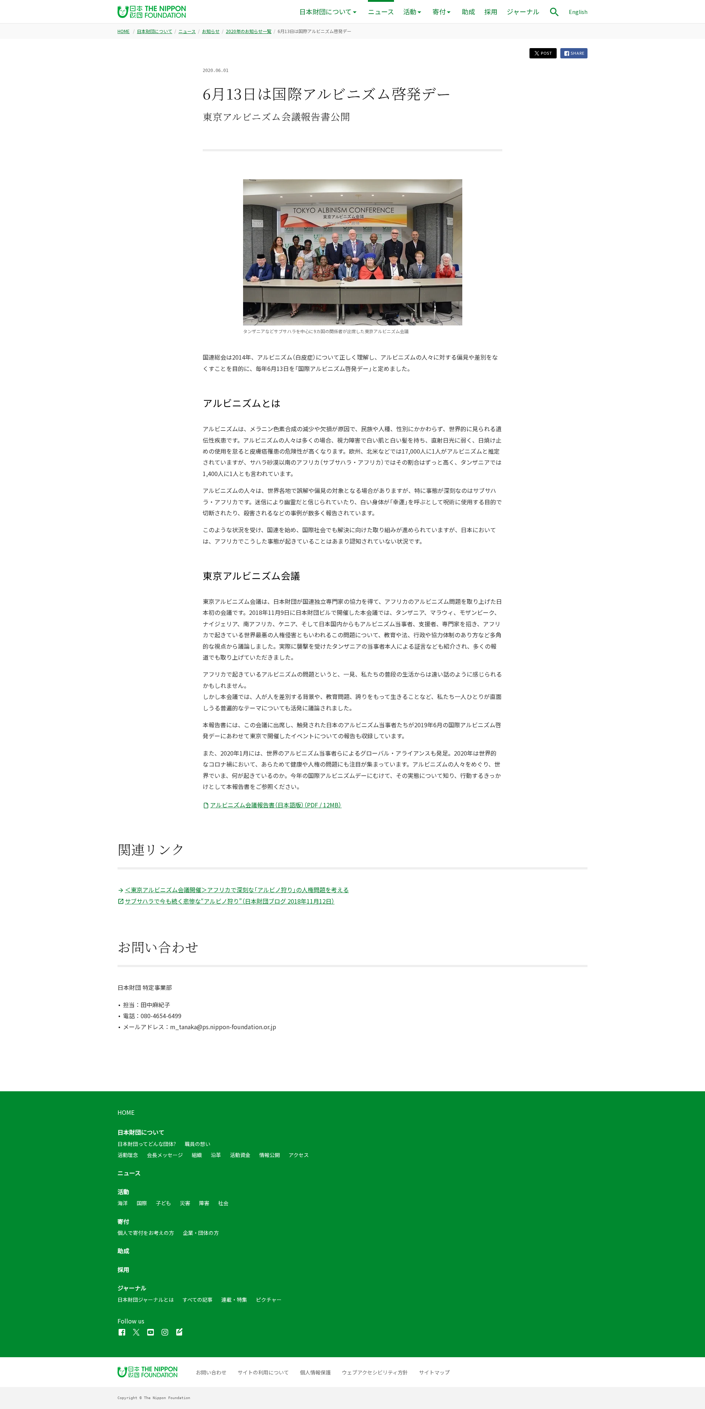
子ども (163, 1203)
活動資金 (240, 1154)
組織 (197, 1154)
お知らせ (211, 31)
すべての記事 (197, 1299)
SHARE (577, 53)
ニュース (381, 12)
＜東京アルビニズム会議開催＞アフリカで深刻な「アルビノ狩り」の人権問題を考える (237, 889)
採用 (491, 12)
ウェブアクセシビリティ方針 (375, 1372)
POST (546, 53)
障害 (204, 1203)
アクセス (299, 1154)
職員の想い (197, 1143)
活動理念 (128, 1154)
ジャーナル (523, 12)
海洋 (123, 1203)
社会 (223, 1203)
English (578, 11)
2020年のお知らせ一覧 (248, 31)
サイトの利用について (263, 1372)
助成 (468, 12)
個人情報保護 (315, 1372)
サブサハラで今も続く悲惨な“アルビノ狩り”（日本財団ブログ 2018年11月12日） (230, 901)
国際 (142, 1203)
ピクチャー (269, 1299)
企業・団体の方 (201, 1232)
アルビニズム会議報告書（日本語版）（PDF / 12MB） (275, 804)
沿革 (216, 1154)
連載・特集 (234, 1299)
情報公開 (269, 1154)
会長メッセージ (165, 1154)
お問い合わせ (211, 1372)
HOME (124, 31)
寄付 (439, 12)
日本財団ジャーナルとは (146, 1299)
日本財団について (325, 12)
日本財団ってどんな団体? (147, 1143)
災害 (185, 1203)
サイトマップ (434, 1372)
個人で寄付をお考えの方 (146, 1232)
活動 (409, 12)
